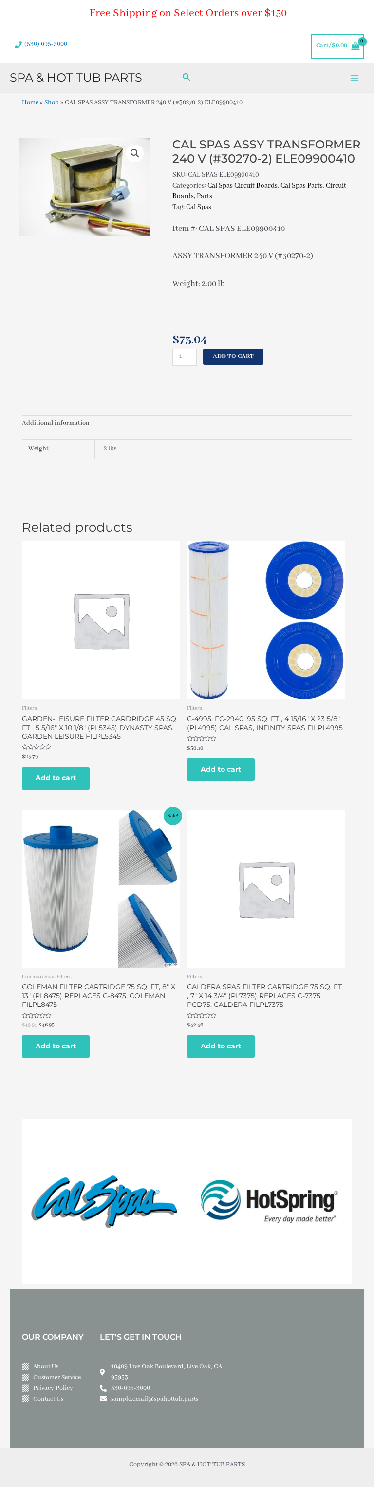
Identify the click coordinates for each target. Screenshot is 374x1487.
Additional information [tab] (56, 423)
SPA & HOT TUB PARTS (76, 77)
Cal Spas (198, 207)
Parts (204, 196)
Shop (51, 102)
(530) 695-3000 (45, 44)
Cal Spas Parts (301, 185)
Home (30, 102)
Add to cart (233, 356)
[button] (135, 153)
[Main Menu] (354, 77)
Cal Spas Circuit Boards (242, 185)
